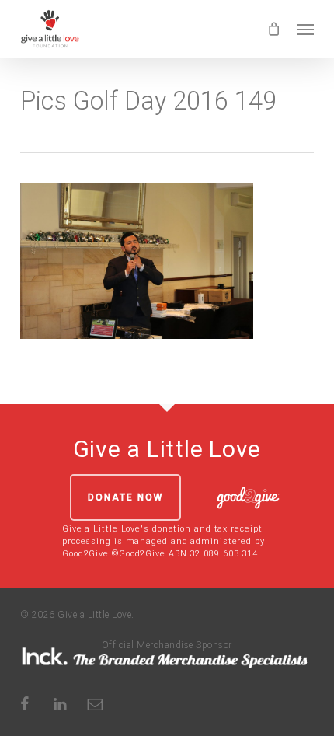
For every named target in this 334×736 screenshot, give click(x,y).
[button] (305, 29)
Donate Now (125, 497)
